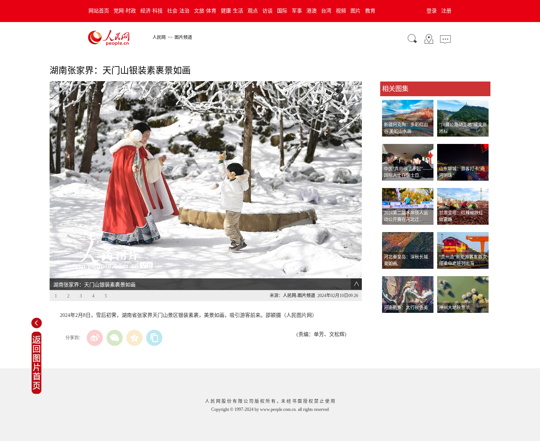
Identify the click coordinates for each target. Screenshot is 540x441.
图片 (355, 11)
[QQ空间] (134, 338)
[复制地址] (154, 338)
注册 (446, 11)
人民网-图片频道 (299, 295)
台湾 (326, 11)
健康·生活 (232, 11)
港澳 (311, 11)
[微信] (115, 338)
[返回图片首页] (36, 392)
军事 (297, 11)
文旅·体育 (205, 11)
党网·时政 (125, 11)
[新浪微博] (95, 338)
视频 (341, 11)
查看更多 (390, 320)
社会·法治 (178, 11)
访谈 (267, 11)
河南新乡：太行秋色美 (406, 307)
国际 (282, 11)
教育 (370, 11)
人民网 (159, 37)
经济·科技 (151, 11)
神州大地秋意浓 (454, 307)
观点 (253, 11)
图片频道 (183, 37)
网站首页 (99, 11)
